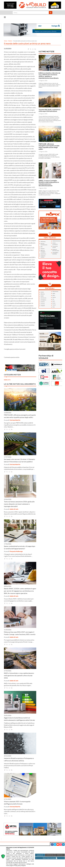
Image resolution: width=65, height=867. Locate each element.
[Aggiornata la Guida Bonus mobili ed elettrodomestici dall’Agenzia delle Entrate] (20, 702)
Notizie (10, 41)
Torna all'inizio (59, 844)
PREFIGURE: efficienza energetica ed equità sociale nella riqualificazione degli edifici (20, 416)
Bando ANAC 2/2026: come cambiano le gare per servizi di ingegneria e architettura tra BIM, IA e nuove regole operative (20, 591)
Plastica (54, 297)
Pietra (53, 295)
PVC (53, 299)
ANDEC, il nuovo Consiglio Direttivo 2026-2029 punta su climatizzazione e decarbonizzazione (49, 183)
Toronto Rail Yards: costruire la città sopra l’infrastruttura (49, 110)
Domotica (43, 248)
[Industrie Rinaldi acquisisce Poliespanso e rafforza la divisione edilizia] (20, 743)
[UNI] (44, 370)
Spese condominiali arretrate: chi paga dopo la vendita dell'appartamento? (19, 547)
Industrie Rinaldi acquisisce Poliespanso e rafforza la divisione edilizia (19, 759)
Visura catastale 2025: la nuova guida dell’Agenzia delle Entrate (17, 803)
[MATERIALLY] (56, 364)
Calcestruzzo (43, 297)
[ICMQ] (44, 377)
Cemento (43, 301)
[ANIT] (56, 370)
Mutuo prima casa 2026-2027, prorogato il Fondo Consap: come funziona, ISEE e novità (19, 633)
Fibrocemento (55, 291)
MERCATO (7, 380)
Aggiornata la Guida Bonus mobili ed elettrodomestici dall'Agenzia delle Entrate (19, 719)
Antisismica (43, 241)
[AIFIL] (56, 383)
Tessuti (54, 304)
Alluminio (43, 294)
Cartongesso (43, 299)
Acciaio (42, 292)
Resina (53, 303)
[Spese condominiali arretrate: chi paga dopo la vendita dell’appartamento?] (20, 530)
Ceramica (43, 303)
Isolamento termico (56, 240)
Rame (53, 301)
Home (5, 41)
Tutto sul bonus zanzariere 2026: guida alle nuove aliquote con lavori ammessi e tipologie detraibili (19, 504)
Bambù (42, 295)
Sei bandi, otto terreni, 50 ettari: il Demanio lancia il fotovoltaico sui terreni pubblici (19, 460)
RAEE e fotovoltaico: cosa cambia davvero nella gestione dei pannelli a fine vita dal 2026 (19, 675)
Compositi (43, 305)
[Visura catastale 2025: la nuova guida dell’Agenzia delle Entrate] (20, 785)
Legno (53, 293)
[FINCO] (56, 377)
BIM (41, 246)
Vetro (53, 306)
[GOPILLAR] (44, 383)
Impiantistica (43, 253)
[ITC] (44, 364)
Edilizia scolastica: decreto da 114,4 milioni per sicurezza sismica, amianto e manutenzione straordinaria (49, 75)
